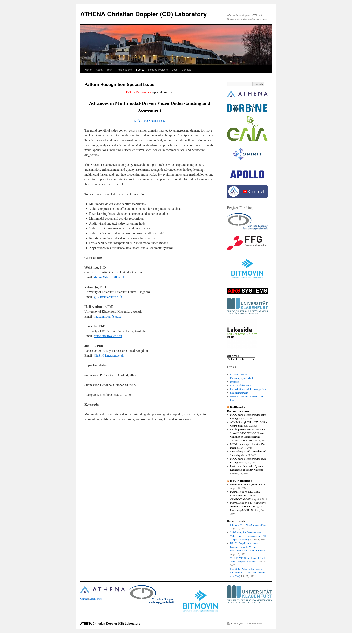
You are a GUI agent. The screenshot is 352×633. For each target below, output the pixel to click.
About (99, 69)
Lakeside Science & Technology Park (248, 389)
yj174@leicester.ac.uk (108, 296)
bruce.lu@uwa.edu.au (108, 336)
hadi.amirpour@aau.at (108, 316)
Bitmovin (234, 381)
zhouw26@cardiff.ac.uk (109, 277)
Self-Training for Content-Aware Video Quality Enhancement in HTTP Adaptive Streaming (248, 535)
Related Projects (158, 69)
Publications (124, 69)
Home (88, 69)
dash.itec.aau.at (244, 385)
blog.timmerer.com (239, 392)
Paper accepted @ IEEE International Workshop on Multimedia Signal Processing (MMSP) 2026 (248, 506)
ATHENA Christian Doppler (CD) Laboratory (143, 13)
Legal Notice (95, 598)
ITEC (232, 385)
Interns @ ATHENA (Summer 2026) (248, 484)
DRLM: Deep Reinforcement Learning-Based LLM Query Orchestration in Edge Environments (247, 546)
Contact (186, 69)
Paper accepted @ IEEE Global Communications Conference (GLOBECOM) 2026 (245, 495)
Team (110, 69)
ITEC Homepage (241, 481)
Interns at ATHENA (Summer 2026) (248, 524)
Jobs (175, 69)
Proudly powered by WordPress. (247, 623)
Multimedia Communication (238, 409)
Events (140, 69)
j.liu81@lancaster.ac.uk (109, 355)
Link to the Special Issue (149, 120)
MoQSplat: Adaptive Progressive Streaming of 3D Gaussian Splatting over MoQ (247, 572)
